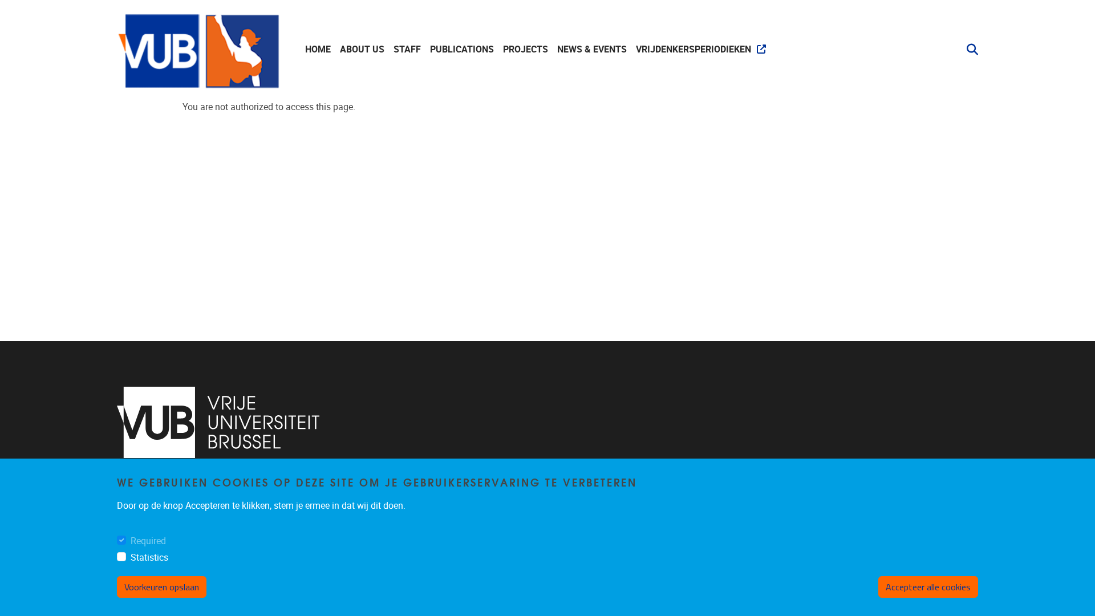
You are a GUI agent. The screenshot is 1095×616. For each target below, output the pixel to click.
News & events (592, 49)
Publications (462, 49)
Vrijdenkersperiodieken (693, 49)
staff (407, 49)
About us (362, 49)
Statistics (149, 558)
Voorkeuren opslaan (161, 587)
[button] (968, 49)
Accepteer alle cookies (928, 587)
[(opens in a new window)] (218, 422)
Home (318, 49)
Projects (525, 49)
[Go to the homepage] (199, 49)
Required (148, 541)
